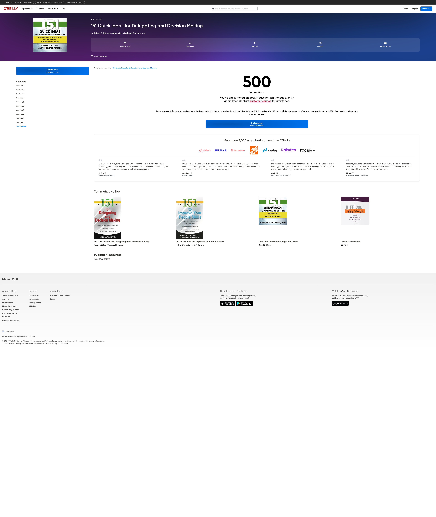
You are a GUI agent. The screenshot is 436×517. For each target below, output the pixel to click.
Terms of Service (8, 344)
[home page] (11, 8)
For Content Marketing (75, 2)
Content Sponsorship (11, 320)
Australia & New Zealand (60, 295)
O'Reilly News (7, 302)
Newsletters (34, 299)
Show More (21, 126)
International (56, 291)
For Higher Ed (42, 2)
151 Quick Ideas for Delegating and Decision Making (135, 68)
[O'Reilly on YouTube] (17, 279)
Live (63, 8)
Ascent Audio (385, 46)
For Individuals (56, 2)
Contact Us (33, 295)
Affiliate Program (9, 313)
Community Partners (10, 309)
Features (40, 8)
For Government (26, 2)
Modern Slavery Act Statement (57, 344)
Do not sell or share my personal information (18, 336)
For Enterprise (11, 2)
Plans (406, 8)
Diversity (6, 317)
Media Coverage (9, 306)
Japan (52, 299)
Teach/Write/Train (10, 295)
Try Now (425, 8)
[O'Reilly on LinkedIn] (13, 279)
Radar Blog (53, 8)
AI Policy (32, 306)
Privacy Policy (35, 302)
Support (33, 291)
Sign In (415, 8)
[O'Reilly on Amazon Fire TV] (340, 305)
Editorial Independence (35, 344)
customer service (260, 101)
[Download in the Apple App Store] (227, 305)
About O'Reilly (9, 291)
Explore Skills (26, 8)
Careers (5, 299)
